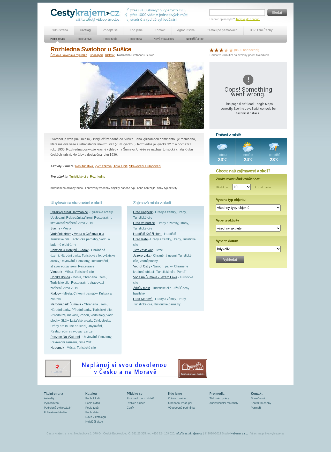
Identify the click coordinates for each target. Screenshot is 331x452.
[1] (211, 50)
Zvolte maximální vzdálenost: (238, 179)
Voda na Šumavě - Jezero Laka (155, 277)
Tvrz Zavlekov (143, 250)
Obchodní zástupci (180, 403)
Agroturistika (186, 30)
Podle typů (110, 38)
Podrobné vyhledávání (58, 407)
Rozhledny (97, 176)
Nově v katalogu (164, 38)
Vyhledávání (51, 403)
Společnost (258, 398)
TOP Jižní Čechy (261, 30)
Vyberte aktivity (227, 220)
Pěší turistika (84, 166)
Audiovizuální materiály (223, 403)
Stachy (55, 228)
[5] (231, 50)
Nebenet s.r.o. (239, 433)
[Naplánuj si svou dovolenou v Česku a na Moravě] (126, 377)
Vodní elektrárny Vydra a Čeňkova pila (77, 234)
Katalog (85, 30)
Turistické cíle (78, 176)
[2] (216, 50)
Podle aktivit (84, 38)
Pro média (216, 393)
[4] (226, 50)
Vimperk (56, 272)
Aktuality (49, 398)
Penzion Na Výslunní (65, 337)
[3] (221, 50)
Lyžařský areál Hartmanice (69, 212)
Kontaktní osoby (261, 403)
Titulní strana (59, 30)
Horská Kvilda (60, 277)
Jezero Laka (142, 255)
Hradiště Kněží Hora (147, 234)
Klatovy (110, 55)
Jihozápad (96, 55)
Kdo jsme (136, 30)
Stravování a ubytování (145, 166)
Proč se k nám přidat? (140, 398)
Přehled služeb (136, 403)
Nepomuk (57, 348)
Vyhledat (230, 259)
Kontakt (160, 30)
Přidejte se (110, 30)
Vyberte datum (227, 241)
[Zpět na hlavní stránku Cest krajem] (86, 14)
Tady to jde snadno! (248, 19)
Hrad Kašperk (143, 212)
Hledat (277, 12)
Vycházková (103, 166)
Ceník (130, 407)
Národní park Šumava (65, 304)
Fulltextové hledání (55, 412)
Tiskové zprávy (219, 398)
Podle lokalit (57, 38)
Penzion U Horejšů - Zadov (69, 250)
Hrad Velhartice (144, 223)
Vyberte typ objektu (230, 199)
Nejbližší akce (195, 38)
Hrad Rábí (140, 239)
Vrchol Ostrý (141, 266)
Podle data (135, 38)
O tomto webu (177, 398)
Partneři (256, 407)
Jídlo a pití (120, 166)
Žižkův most (141, 288)
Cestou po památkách (222, 30)
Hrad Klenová (143, 299)
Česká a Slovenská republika (68, 55)
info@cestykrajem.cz (189, 433)
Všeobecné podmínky (181, 407)
